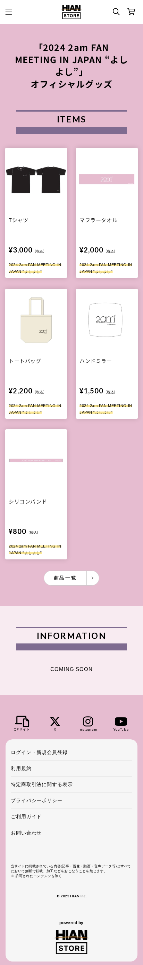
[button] (8, 12)
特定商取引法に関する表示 (42, 784)
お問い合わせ (26, 833)
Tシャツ (18, 220)
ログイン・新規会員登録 (39, 752)
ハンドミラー (95, 360)
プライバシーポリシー (36, 800)
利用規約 (21, 768)
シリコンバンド (28, 501)
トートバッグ (25, 360)
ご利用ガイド (26, 816)
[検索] (116, 12)
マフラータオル (98, 220)
